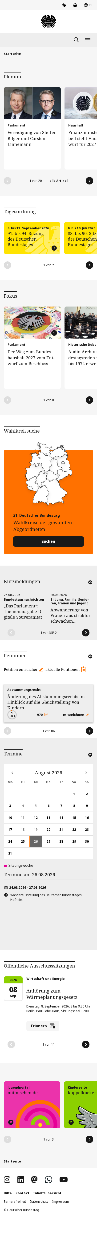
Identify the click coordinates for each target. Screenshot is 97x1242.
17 (12, 831)
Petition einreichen (21, 669)
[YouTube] (63, 1179)
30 (89, 843)
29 (76, 843)
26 (38, 843)
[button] (7, 180)
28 (63, 843)
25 (25, 843)
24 (12, 843)
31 (12, 855)
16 (89, 819)
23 (89, 831)
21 (63, 831)
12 (38, 819)
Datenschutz (39, 1201)
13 (51, 819)
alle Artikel (58, 180)
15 (76, 819)
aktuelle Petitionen (62, 669)
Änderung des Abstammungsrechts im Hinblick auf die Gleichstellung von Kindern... (46, 702)
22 (76, 831)
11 (25, 819)
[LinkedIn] (20, 1179)
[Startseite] (48, 21)
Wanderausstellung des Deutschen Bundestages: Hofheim (46, 897)
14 (63, 819)
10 (12, 819)
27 (51, 843)
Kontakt (22, 1193)
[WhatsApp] (48, 1179)
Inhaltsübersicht (47, 1193)
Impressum (60, 1201)
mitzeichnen (74, 714)
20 (51, 831)
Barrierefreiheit (15, 1201)
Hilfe (8, 1193)
